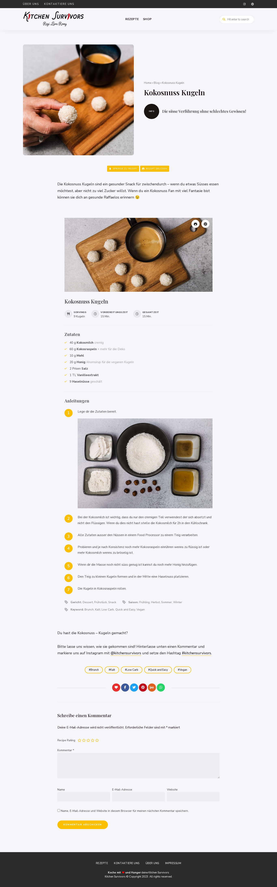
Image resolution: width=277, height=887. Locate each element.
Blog (157, 83)
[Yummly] (152, 687)
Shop (147, 19)
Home (147, 83)
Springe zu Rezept (124, 168)
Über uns (31, 4)
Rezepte (132, 19)
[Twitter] (134, 687)
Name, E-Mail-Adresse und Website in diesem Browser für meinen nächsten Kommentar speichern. (125, 811)
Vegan (183, 670)
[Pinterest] (143, 687)
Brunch (94, 670)
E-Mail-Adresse (122, 790)
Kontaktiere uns (59, 4)
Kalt (112, 670)
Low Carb (132, 670)
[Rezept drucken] (195, 224)
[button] (205, 224)
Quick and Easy (159, 670)
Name (61, 790)
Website (172, 790)
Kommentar (65, 750)
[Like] (116, 687)
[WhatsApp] (161, 687)
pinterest (252, 4)
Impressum (173, 863)
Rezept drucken (156, 168)
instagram (244, 4)
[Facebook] (125, 687)
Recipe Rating (66, 740)
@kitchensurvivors (126, 653)
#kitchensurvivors (196, 653)
